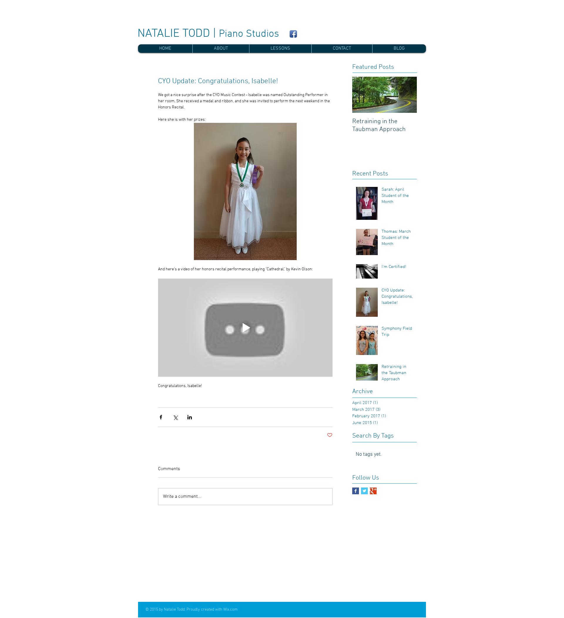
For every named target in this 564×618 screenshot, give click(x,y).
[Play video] (245, 328)
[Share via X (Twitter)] (175, 417)
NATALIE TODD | (208, 34)
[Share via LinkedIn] (189, 417)
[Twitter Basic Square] (364, 491)
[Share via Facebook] (161, 417)
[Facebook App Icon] (293, 34)
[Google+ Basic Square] (373, 491)
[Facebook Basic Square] (355, 491)
